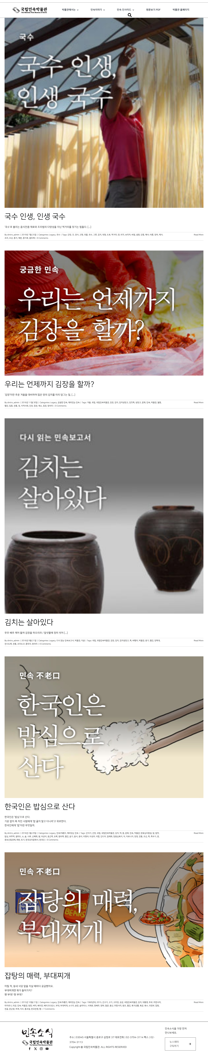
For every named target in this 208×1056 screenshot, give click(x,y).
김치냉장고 (123, 402)
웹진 (6, 406)
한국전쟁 (34, 1009)
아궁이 (44, 836)
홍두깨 (32, 238)
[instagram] (41, 1048)
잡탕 (157, 1006)
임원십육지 (117, 836)
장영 (136, 836)
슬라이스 (83, 1006)
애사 (147, 235)
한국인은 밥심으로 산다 (40, 807)
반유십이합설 (146, 833)
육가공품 (135, 1006)
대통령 (145, 1002)
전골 (6, 1009)
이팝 (98, 836)
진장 (31, 406)
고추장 (116, 1002)
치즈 (22, 1009)
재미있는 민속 (74, 402)
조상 (11, 238)
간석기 (88, 833)
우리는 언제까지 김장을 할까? (49, 384)
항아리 (50, 406)
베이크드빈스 (49, 1006)
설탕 (138, 235)
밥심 (6, 836)
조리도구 (21, 644)
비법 (133, 235)
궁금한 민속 (62, 402)
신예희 (34, 836)
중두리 (28, 644)
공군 (121, 1002)
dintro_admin (13, 235)
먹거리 (114, 235)
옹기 (147, 641)
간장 (69, 235)
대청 (104, 235)
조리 (6, 238)
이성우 (92, 836)
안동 (142, 235)
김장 (112, 402)
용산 (111, 1006)
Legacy (52, 235)
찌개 (17, 1009)
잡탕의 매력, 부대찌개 (37, 976)
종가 (15, 238)
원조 (124, 1006)
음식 (76, 836)
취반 (18, 840)
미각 (122, 235)
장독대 (157, 641)
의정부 (151, 1006)
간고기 (105, 1002)
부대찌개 (64, 1006)
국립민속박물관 (102, 402)
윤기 (71, 836)
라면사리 (157, 1002)
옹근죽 (50, 836)
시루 (29, 836)
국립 (93, 402)
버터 (35, 1006)
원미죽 (61, 836)
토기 (23, 840)
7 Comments (49, 1009)
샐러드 (18, 836)
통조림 (27, 1009)
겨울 (89, 402)
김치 (99, 235)
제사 (161, 235)
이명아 (86, 836)
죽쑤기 (153, 836)
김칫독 (132, 402)
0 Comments (42, 238)
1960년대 (91, 1002)
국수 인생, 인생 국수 (35, 217)
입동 (11, 406)
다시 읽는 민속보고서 (65, 641)
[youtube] (47, 1048)
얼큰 (107, 1006)
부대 (57, 1006)
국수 (58, 235)
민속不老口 (61, 833)
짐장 (35, 406)
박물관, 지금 (80, 641)
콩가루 (25, 238)
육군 (141, 1006)
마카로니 (8, 1006)
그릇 (95, 235)
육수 (146, 1006)
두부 (151, 1002)
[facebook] (29, 1048)
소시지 (71, 1006)
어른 (151, 235)
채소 (40, 406)
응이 (80, 836)
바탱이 (135, 641)
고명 (81, 235)
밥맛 (157, 833)
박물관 (154, 402)
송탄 (77, 1006)
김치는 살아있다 (29, 622)
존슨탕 (12, 1009)
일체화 (109, 836)
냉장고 (138, 402)
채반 (20, 238)
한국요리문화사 (32, 840)
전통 (15, 406)
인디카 (103, 836)
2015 (99, 1002)
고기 (110, 1002)
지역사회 (24, 406)
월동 (159, 402)
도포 (109, 235)
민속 (148, 402)
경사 (77, 235)
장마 (156, 235)
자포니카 (129, 836)
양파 (102, 1006)
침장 (45, 406)
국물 (86, 235)
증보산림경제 (10, 840)
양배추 (97, 1006)
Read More (198, 235)
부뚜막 (12, 836)
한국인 (42, 840)
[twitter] (35, 1048)
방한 (30, 1006)
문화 (144, 402)
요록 (56, 836)
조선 (145, 836)
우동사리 (118, 1006)
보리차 (128, 235)
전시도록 (8, 644)
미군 (14, 1006)
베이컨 (40, 1006)
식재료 (90, 1006)
